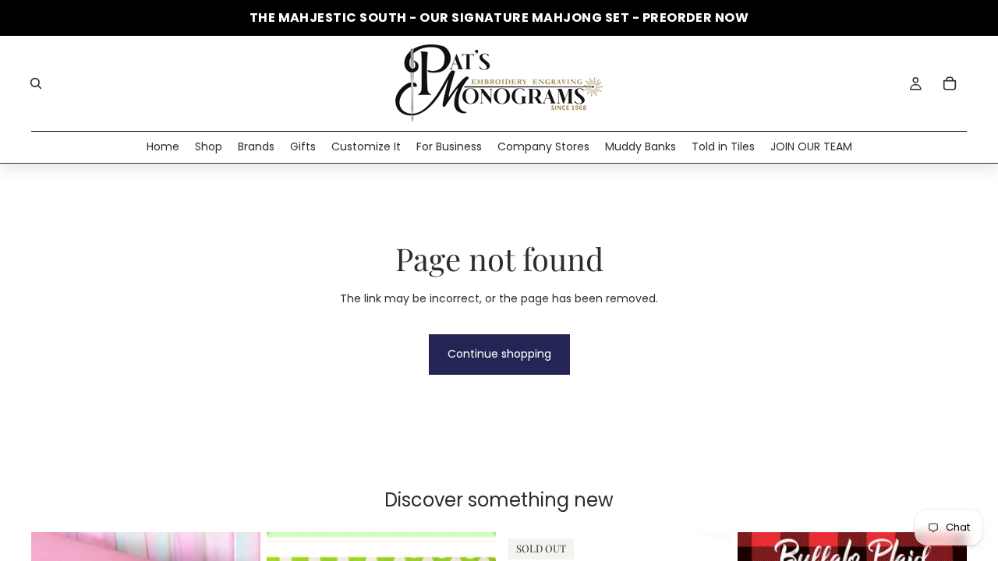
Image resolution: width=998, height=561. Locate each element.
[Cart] (950, 83)
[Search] (36, 83)
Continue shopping (499, 354)
